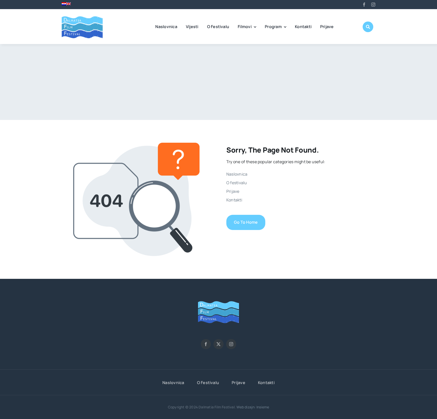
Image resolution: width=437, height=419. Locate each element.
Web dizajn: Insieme (252, 407)
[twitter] (218, 344)
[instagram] (373, 5)
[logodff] (82, 16)
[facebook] (364, 5)
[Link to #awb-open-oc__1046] (368, 27)
